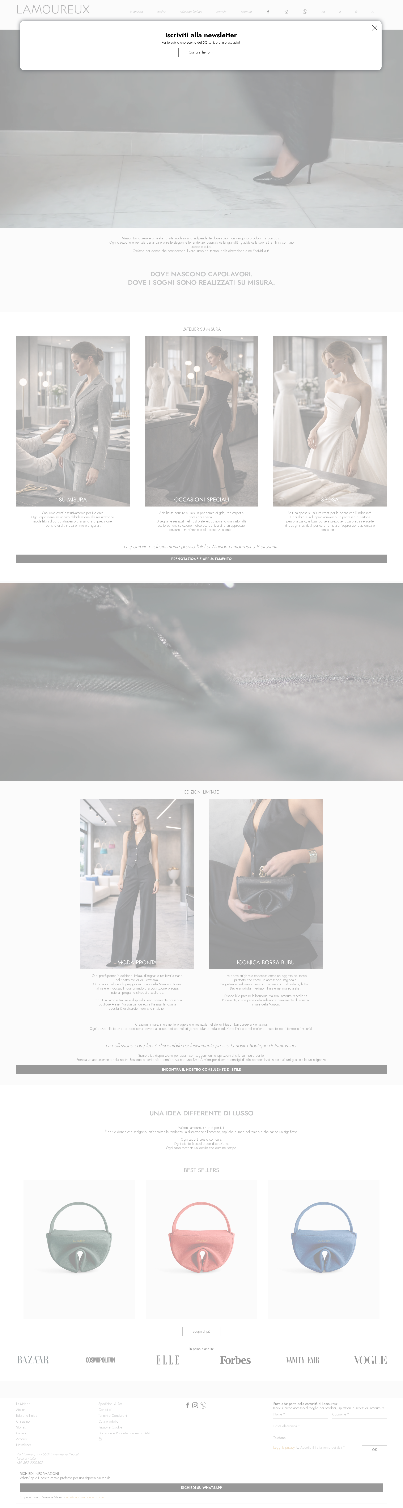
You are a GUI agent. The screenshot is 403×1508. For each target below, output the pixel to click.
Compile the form (201, 52)
